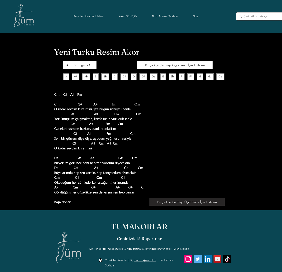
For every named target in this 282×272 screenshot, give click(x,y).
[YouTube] (217, 259)
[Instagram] (188, 259)
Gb (220, 76)
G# (210, 76)
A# (75, 76)
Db (153, 76)
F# (190, 76)
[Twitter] (198, 259)
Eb (172, 76)
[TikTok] (227, 259)
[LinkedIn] (208, 259)
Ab (86, 76)
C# (124, 76)
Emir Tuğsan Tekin (145, 260)
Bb (105, 76)
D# (143, 76)
